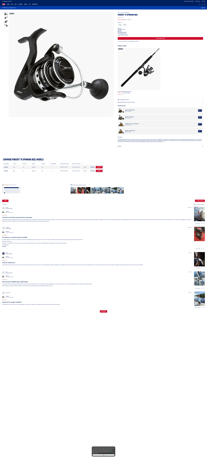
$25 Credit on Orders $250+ (189, 1)
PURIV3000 (6, 167)
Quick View (92, 167)
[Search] (199, 4)
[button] (109, 115)
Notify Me (99, 167)
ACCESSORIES (20, 4)
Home (119, 12)
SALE (29, 4)
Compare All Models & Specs (123, 34)
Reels (122, 12)
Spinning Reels (126, 12)
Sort (195, 204)
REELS (12, 4)
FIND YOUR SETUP (35, 4)
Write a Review (201, 201)
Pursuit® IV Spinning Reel (9, 212)
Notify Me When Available (160, 38)
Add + (200, 110)
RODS (16, 4)
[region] (97, 190)
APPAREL (25, 4)
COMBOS (8, 4)
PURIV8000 (6, 170)
